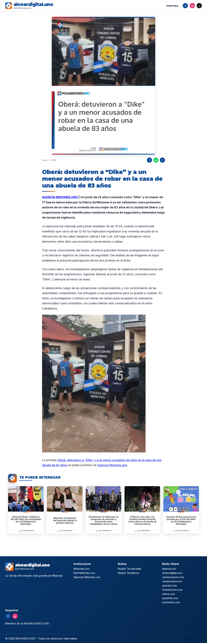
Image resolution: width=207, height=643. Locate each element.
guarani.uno (169, 585)
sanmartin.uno (171, 602)
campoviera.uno (172, 581)
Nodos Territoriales (129, 568)
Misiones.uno (81, 568)
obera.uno (168, 594)
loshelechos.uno (172, 589)
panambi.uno (170, 598)
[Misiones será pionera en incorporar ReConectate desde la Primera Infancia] (64, 509)
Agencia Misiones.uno (112, 465)
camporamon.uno (173, 577)
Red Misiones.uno (84, 573)
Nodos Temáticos (128, 573)
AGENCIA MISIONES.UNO (60, 197)
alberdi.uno (169, 568)
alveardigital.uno (172, 573)
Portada (172, 6)
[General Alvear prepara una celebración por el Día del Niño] (181, 509)
